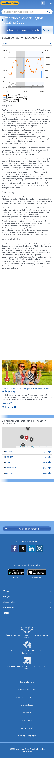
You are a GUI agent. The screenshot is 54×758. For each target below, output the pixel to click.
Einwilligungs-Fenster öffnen (27, 697)
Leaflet (18, 447)
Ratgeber (7, 612)
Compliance (27, 720)
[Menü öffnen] (49, 3)
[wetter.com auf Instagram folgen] (39, 548)
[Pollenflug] (43, 3)
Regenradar (21, 30)
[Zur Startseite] (11, 3)
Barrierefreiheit (27, 728)
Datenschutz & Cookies (27, 689)
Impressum (27, 712)
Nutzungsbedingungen (27, 736)
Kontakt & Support (27, 705)
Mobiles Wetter (10, 601)
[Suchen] (48, 11)
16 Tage (9, 30)
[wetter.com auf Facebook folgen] (14, 548)
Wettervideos (9, 607)
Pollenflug (35, 30)
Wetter (6, 591)
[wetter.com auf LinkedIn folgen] (31, 548)
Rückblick (47, 30)
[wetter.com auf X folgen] (22, 549)
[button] (27, 591)
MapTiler (26, 447)
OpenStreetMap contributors (41, 447)
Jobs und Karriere (27, 682)
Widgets (6, 596)
